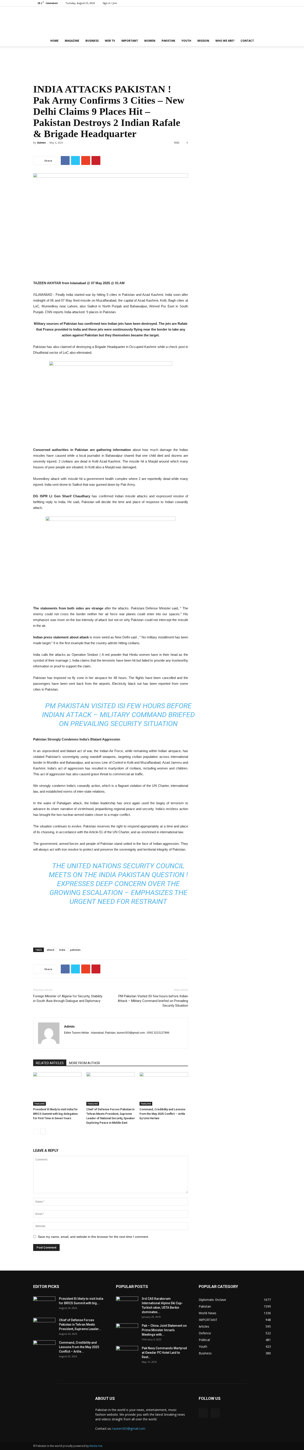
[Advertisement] (152, 61)
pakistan (75, 949)
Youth (186, 41)
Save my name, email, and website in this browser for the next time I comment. (93, 1236)
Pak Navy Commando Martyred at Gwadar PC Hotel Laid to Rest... (164, 1352)
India (62, 949)
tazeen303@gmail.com (128, 1428)
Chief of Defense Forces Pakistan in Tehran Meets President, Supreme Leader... (80, 1324)
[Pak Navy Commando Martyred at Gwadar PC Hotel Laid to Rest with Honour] (127, 1354)
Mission (203, 41)
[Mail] (267, 3)
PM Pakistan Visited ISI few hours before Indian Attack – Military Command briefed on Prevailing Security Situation (118, 714)
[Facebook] (260, 3)
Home (54, 41)
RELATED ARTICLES (50, 1063)
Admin (41, 142)
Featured (39, 1103)
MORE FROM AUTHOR (84, 1063)
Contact (247, 41)
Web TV (110, 41)
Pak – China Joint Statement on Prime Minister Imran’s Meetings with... (164, 1330)
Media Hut (95, 1446)
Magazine (72, 41)
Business (92, 41)
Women (149, 41)
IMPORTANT (129, 41)
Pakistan (168, 41)
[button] (265, 41)
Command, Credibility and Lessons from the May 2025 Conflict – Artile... (79, 1347)
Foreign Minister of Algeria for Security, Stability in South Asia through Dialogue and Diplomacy (67, 998)
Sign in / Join (110, 3)
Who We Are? (224, 41)
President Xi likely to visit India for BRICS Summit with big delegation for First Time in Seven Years (55, 1114)
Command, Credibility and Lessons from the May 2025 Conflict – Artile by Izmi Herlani (162, 1114)
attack (50, 949)
